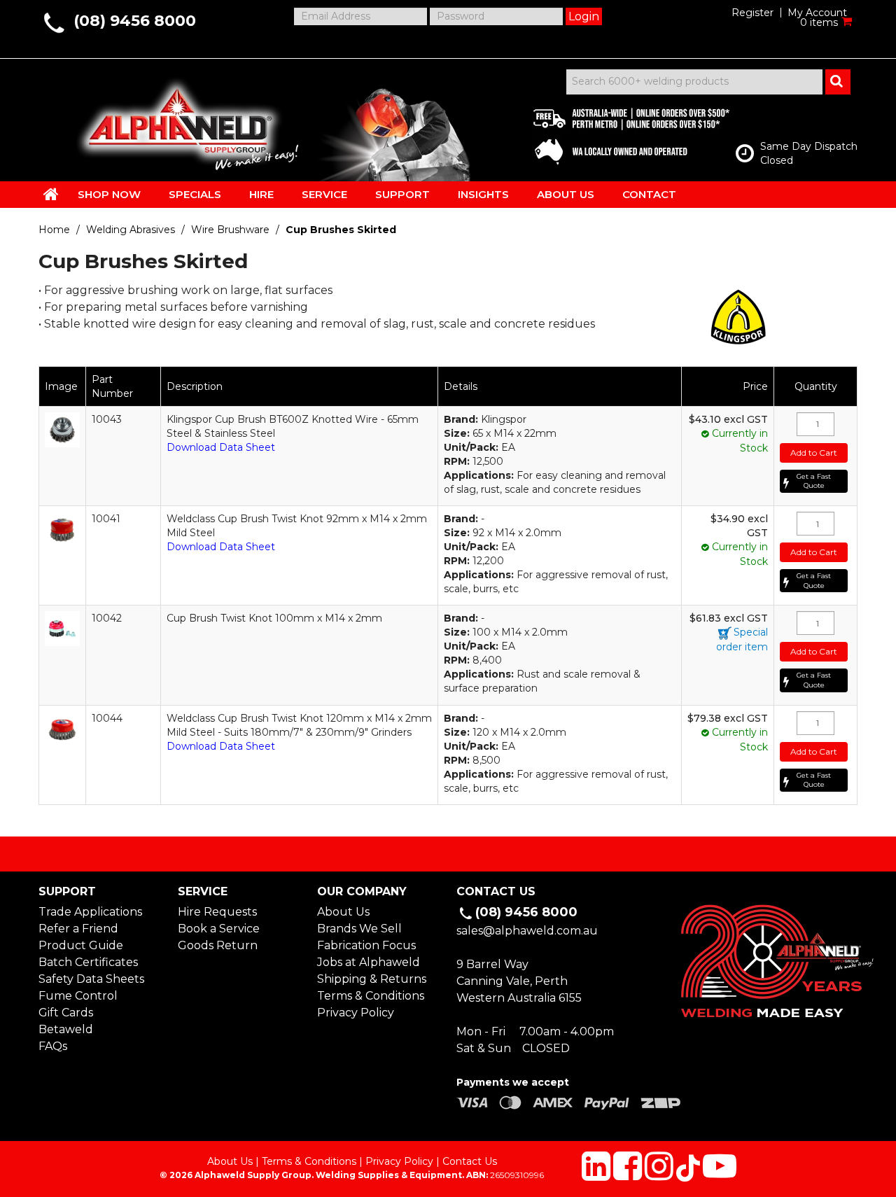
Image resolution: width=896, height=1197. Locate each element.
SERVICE (324, 194)
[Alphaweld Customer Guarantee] (619, 133)
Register (753, 13)
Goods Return (218, 945)
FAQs (52, 1046)
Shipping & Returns (371, 979)
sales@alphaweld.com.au (527, 930)
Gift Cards (65, 1012)
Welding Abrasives (130, 229)
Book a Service (219, 928)
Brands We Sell (359, 928)
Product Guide (80, 945)
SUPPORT (402, 194)
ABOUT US (565, 194)
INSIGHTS (483, 194)
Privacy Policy (355, 1012)
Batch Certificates (88, 962)
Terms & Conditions (370, 995)
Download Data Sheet (221, 447)
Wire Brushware (230, 229)
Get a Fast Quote (814, 481)
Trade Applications (90, 911)
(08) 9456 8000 (135, 20)
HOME (51, 193)
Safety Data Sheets (91, 979)
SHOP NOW (109, 194)
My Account (817, 13)
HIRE (261, 194)
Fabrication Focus (366, 945)
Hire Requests (217, 911)
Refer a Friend (78, 928)
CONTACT (649, 194)
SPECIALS (195, 194)
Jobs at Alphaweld (368, 962)
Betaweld (65, 1029)
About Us (343, 911)
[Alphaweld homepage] (177, 119)
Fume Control (78, 995)
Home (54, 229)
